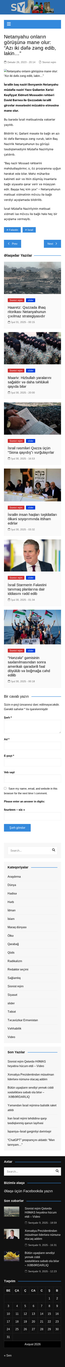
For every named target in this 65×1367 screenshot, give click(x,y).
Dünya (12, 885)
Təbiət (12, 1011)
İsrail (30, 229)
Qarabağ (13, 944)
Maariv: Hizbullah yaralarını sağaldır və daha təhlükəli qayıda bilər (29, 382)
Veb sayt (9, 772)
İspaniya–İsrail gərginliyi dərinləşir (29, 1131)
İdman (12, 910)
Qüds (11, 952)
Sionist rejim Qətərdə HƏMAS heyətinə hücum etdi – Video (27, 1064)
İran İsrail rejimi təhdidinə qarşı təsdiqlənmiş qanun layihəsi (27, 1121)
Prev (15, 243)
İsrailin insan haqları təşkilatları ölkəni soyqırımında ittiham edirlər (32, 519)
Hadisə (12, 893)
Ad (6, 739)
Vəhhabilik (14, 1028)
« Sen (8, 1355)
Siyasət (12, 994)
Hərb (11, 902)
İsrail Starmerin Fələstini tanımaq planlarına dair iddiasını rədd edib (27, 589)
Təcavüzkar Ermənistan (23, 1020)
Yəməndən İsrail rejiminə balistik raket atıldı (32, 1108)
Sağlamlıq (14, 977)
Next (50, 243)
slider (30, 300)
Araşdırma (14, 876)
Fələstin (13, 229)
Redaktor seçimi (18, 969)
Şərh (8, 717)
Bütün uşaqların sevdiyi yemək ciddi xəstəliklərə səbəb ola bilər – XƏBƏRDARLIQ (31, 1092)
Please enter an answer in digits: (24, 801)
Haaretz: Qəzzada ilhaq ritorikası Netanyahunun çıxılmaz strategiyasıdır (27, 311)
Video (11, 1037)
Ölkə (11, 935)
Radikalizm (15, 961)
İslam (11, 918)
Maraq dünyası (17, 927)
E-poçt (9, 755)
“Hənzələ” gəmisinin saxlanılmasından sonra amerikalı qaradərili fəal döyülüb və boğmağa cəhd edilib (29, 666)
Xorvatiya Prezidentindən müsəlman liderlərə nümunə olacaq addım (31, 1077)
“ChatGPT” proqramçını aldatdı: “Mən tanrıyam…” (31, 1142)
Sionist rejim (49, 62)
